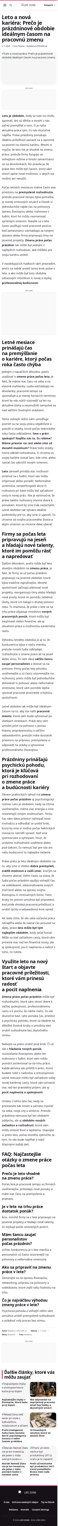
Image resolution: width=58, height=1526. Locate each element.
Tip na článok (47, 1502)
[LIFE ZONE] (29, 5)
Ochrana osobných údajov (25, 1502)
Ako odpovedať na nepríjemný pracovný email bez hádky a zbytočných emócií (42, 1403)
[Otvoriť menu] (5, 5)
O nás (6, 1502)
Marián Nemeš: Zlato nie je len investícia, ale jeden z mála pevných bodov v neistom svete (14, 1469)
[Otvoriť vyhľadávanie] (11, 5)
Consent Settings (40, 1509)
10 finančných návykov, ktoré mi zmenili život (40, 1432)
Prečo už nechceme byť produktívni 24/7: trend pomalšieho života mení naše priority (42, 1469)
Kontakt (25, 1509)
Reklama (13, 1509)
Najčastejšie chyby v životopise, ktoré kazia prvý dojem (15, 1402)
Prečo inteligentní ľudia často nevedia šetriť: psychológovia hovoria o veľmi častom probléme (14, 1435)
